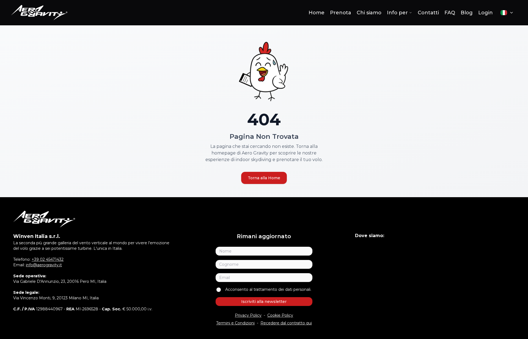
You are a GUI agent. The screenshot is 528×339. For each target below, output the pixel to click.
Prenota (340, 13)
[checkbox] (218, 290)
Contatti (428, 13)
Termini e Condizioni (235, 323)
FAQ (449, 13)
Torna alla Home (264, 177)
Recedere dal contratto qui (286, 323)
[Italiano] (507, 12)
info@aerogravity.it (44, 264)
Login (485, 13)
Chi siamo (369, 13)
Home (316, 13)
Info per (397, 13)
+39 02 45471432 (48, 259)
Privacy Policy (248, 315)
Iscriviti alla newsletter (264, 301)
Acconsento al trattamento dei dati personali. (268, 289)
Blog (467, 13)
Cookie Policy (280, 315)
